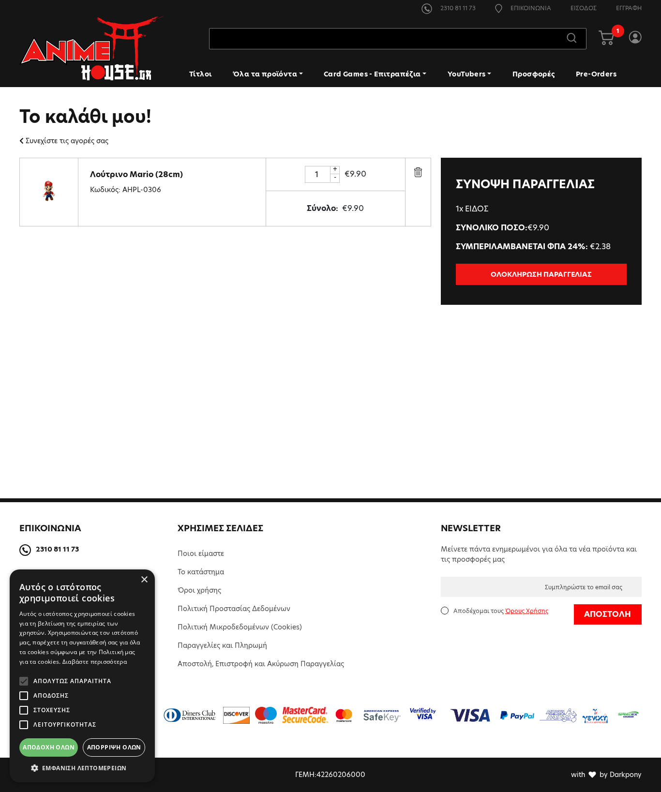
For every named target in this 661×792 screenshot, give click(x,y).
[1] (606, 38)
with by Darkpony (606, 774)
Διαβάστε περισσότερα (94, 662)
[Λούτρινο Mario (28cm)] (49, 191)
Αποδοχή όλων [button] (49, 747)
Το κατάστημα (201, 572)
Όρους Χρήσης (526, 611)
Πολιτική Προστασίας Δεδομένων (234, 608)
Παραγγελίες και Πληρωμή (222, 645)
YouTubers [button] (467, 74)
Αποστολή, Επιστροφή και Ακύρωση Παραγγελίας (261, 664)
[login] (635, 38)
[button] (82, 768)
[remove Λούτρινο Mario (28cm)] (418, 172)
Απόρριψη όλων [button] (114, 747)
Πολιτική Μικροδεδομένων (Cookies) (240, 627)
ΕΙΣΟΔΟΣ (584, 8)
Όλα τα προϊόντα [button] (265, 74)
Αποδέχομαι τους (500, 611)
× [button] (144, 579)
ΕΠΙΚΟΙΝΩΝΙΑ (530, 8)
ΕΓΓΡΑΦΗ (629, 8)
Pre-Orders (596, 74)
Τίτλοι (200, 74)
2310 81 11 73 (457, 8)
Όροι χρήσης (199, 590)
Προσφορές (533, 74)
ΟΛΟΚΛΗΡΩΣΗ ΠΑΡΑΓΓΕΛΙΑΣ (541, 274)
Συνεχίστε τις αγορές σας (67, 141)
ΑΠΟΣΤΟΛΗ (607, 614)
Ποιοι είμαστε (201, 553)
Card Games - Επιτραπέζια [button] (372, 74)
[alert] (82, 675)
